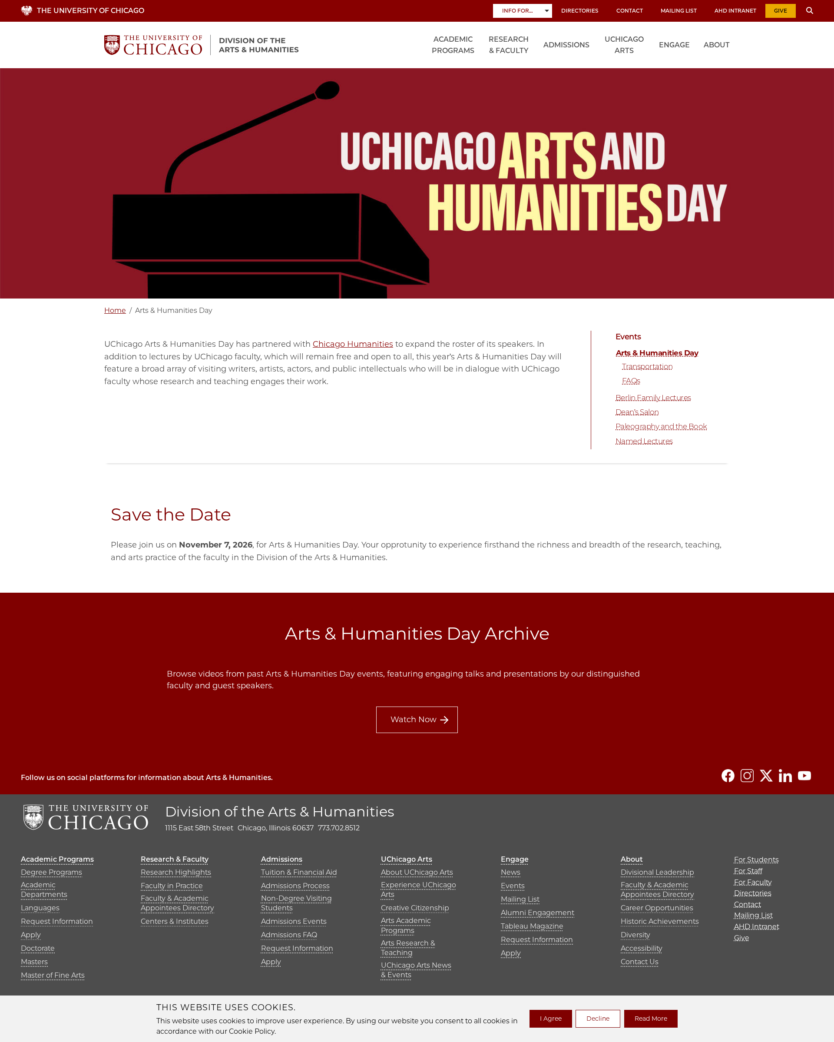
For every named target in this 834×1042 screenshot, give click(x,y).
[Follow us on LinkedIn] (785, 775)
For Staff (748, 871)
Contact (629, 10)
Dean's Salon (637, 412)
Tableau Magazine (532, 926)
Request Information (57, 921)
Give (780, 10)
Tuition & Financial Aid (299, 872)
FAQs (631, 380)
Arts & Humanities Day (657, 352)
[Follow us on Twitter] (766, 775)
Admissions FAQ (289, 935)
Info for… (517, 10)
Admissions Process (295, 886)
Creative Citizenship (415, 908)
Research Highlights (176, 872)
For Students (756, 860)
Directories (580, 10)
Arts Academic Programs (406, 925)
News (510, 872)
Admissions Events (294, 921)
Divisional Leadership (657, 872)
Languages (40, 908)
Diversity (635, 935)
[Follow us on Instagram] (747, 775)
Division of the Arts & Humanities (279, 811)
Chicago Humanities (353, 344)
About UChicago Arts (417, 872)
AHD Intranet (735, 10)
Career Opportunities (657, 908)
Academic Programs (453, 45)
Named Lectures (644, 441)
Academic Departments (44, 890)
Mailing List (679, 10)
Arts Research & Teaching (408, 948)
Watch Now (414, 719)
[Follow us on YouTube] (804, 775)
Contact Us (640, 962)
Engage (674, 45)
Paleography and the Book (661, 426)
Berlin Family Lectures (653, 397)
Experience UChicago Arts (418, 890)
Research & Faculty (509, 45)
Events (628, 337)
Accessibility (641, 948)
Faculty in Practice (172, 886)
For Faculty (753, 882)
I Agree (551, 1018)
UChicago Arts (624, 45)
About (717, 45)
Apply (31, 935)
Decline (597, 1018)
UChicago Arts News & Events (416, 970)
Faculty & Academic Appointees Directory (177, 903)
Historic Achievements (660, 921)
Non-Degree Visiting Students (296, 903)
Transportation (647, 366)
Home (115, 310)
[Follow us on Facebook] (728, 775)
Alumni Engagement (537, 913)
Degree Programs (51, 872)
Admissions (566, 45)
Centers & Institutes (174, 921)
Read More (651, 1018)
